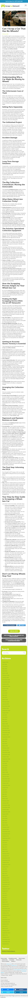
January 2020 (5, 829)
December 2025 (6, 679)
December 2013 (6, 939)
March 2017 (5, 902)
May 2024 (4, 719)
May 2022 (4, 767)
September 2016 (6, 915)
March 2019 (5, 851)
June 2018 (4, 871)
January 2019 (5, 856)
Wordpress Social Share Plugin (7, 995)
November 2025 (6, 682)
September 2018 (6, 864)
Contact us (13, 961)
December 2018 (6, 858)
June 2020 (4, 818)
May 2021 (4, 794)
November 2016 (6, 911)
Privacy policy (19, 959)
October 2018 (5, 862)
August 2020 (5, 814)
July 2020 (4, 816)
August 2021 (5, 787)
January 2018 (5, 880)
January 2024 (5, 728)
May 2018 (4, 873)
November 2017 (6, 884)
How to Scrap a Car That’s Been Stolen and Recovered (13, 640)
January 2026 (5, 677)
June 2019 (4, 845)
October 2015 (5, 924)
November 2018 (6, 860)
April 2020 (4, 823)
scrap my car (9, 963)
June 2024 (4, 717)
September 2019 (6, 838)
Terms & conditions (5, 961)
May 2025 (4, 695)
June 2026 (4, 666)
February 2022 (5, 774)
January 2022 (5, 776)
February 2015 (5, 930)
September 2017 (6, 889)
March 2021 (5, 798)
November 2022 (6, 754)
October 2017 (5, 886)
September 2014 (6, 933)
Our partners (11, 959)
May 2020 (4, 820)
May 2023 (4, 741)
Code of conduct (22, 958)
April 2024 (4, 721)
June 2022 (4, 765)
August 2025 (5, 688)
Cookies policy (4, 959)
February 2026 (5, 675)
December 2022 (6, 752)
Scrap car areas (4, 958)
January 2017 (5, 906)
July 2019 (4, 842)
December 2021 (6, 778)
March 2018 (5, 875)
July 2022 (4, 763)
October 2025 (5, 684)
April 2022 (4, 770)
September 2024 (6, 710)
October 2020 (5, 809)
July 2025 (4, 690)
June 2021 (4, 792)
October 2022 (5, 756)
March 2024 (5, 723)
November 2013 (6, 941)
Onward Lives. (14, 965)
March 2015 (5, 928)
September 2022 (6, 759)
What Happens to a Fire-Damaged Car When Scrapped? (14, 636)
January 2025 (5, 704)
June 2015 (4, 926)
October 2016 (5, 913)
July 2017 (4, 893)
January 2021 (5, 803)
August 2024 (5, 712)
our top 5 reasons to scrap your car (20, 969)
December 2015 (6, 919)
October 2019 (5, 836)
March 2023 (5, 745)
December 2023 (6, 730)
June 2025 (4, 693)
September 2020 (6, 811)
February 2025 (5, 701)
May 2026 (4, 668)
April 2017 (4, 900)
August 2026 (5, 662)
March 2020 (5, 825)
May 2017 (4, 897)
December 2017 (6, 882)
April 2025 (4, 697)
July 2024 (4, 715)
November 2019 (6, 834)
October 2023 (5, 734)
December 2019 (6, 831)
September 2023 (6, 737)
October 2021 (5, 783)
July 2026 (4, 664)
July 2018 (4, 869)
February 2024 (5, 726)
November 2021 (6, 781)
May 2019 (4, 847)
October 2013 (5, 944)
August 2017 (5, 891)
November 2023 (6, 732)
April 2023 (4, 743)
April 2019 (4, 849)
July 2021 (4, 789)
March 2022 (5, 772)
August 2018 (5, 867)
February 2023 (5, 748)
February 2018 (5, 878)
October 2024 (5, 708)
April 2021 (4, 796)
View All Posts (14, 631)
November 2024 (6, 706)
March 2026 (5, 673)
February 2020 (5, 827)
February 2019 (5, 853)
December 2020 (6, 805)
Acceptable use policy (13, 958)
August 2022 (5, 761)
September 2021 (6, 785)
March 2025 (5, 699)
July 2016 (4, 917)
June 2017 (4, 895)
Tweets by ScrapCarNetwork (8, 951)
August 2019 (5, 840)
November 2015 (6, 922)
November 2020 (6, 807)
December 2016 (6, 908)
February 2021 (5, 800)
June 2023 (4, 739)
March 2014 (5, 935)
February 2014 (5, 937)
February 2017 (5, 904)
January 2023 (5, 750)
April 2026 (4, 671)
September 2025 (6, 686)
